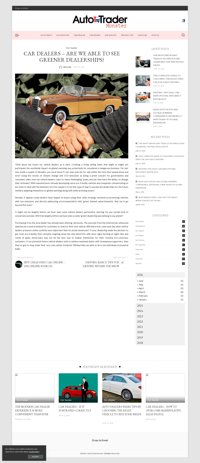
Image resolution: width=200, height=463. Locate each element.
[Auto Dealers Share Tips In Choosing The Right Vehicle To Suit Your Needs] (121, 388)
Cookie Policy (34, 452)
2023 (140, 316)
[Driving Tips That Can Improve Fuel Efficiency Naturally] (143, 97)
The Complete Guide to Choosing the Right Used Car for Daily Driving (168, 78)
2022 (140, 321)
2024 (140, 311)
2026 (140, 275)
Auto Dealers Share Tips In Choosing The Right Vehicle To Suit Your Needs (121, 410)
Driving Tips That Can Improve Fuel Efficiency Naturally (167, 95)
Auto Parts (140, 221)
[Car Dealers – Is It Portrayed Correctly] (78, 388)
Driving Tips (140, 245)
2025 (140, 306)
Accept (35, 457)
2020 (140, 332)
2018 (140, 343)
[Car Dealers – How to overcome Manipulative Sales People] (165, 388)
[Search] (183, 35)
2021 (140, 327)
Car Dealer (71, 48)
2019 (140, 337)
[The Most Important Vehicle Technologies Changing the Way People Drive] (143, 61)
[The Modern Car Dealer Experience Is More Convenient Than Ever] (34, 388)
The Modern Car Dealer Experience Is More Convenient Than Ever (32, 410)
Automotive (140, 226)
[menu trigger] (18, 35)
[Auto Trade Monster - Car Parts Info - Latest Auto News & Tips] (100, 20)
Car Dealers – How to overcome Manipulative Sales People (163, 410)
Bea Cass (67, 67)
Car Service (140, 240)
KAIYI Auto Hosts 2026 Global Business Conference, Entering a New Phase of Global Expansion (167, 116)
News (138, 254)
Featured (139, 249)
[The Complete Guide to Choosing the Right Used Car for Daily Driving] (143, 80)
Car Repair (140, 235)
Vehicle (139, 263)
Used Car (139, 259)
